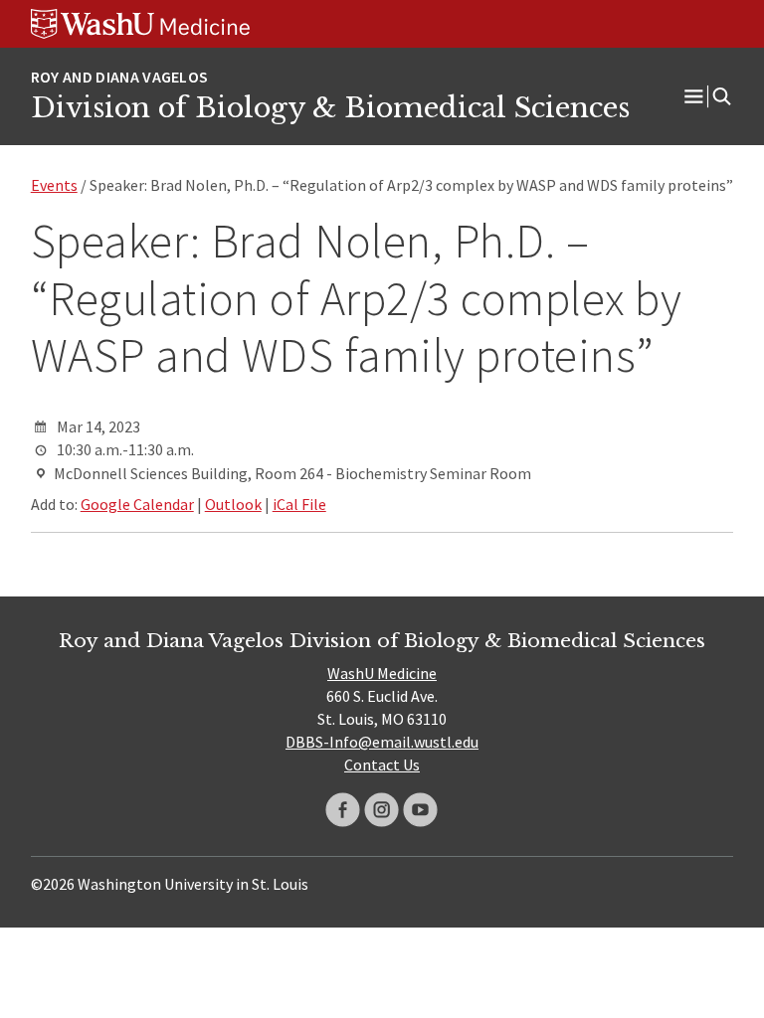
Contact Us (382, 764)
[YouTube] (420, 809)
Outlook (233, 504)
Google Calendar (137, 504)
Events (54, 185)
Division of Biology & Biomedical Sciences (330, 107)
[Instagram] (381, 809)
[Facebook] (342, 809)
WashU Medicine (382, 673)
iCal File (299, 504)
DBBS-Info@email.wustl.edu (382, 742)
